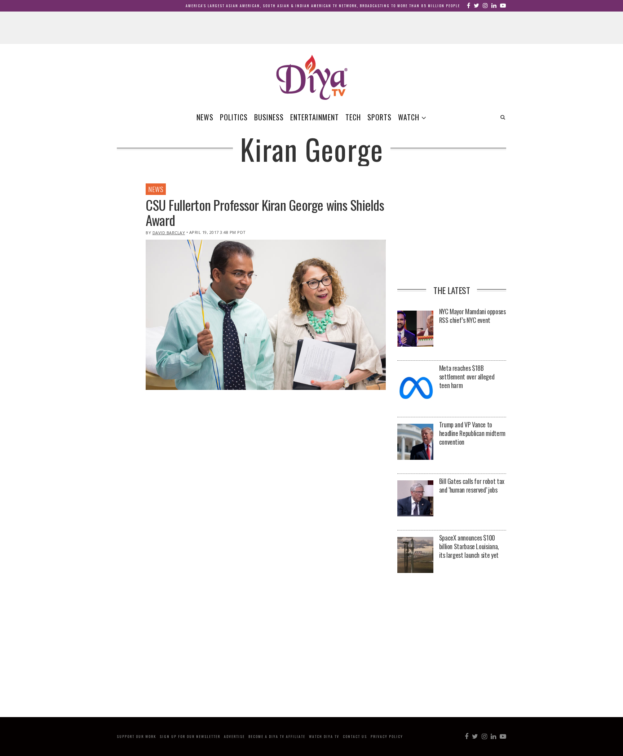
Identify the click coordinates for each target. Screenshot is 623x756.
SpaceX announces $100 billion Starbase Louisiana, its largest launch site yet (469, 546)
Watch (408, 117)
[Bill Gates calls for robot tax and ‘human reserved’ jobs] (415, 498)
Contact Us (355, 736)
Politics (234, 117)
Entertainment (314, 117)
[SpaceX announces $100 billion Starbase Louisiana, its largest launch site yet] (415, 555)
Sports (379, 117)
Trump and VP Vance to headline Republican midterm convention (472, 433)
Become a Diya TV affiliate (276, 736)
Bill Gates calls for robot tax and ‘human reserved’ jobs (471, 485)
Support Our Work (136, 736)
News (204, 117)
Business (269, 117)
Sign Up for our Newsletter (190, 736)
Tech (353, 117)
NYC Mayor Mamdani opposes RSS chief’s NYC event (472, 316)
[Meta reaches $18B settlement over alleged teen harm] (415, 385)
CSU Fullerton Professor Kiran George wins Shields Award (265, 212)
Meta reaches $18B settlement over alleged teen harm (467, 376)
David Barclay (169, 232)
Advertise (234, 736)
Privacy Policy (387, 736)
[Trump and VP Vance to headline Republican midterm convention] (415, 442)
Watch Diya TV (324, 736)
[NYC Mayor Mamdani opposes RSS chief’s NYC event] (415, 329)
